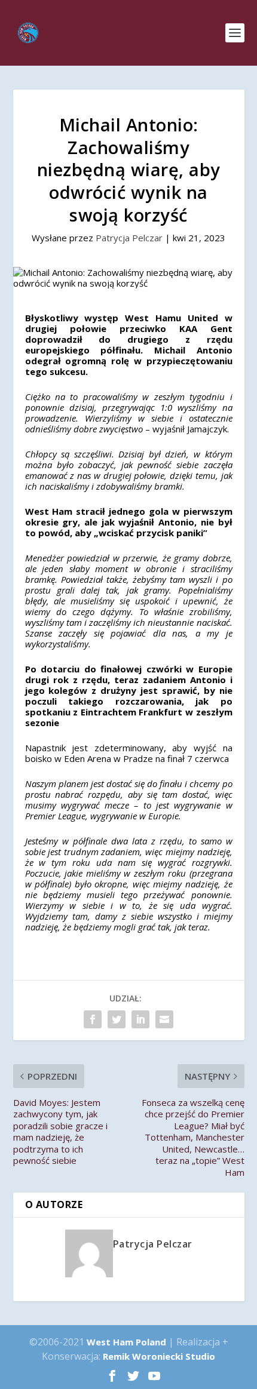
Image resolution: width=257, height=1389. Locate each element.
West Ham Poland (126, 1342)
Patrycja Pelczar (129, 238)
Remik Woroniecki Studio (159, 1356)
